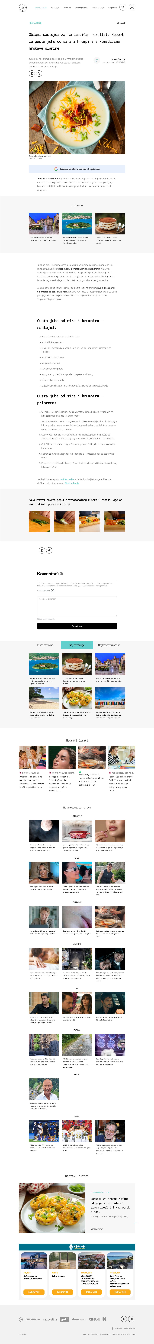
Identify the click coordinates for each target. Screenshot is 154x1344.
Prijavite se (77, 626)
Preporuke (112, 8)
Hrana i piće (41, 8)
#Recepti (121, 23)
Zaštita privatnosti (116, 1334)
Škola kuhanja (98, 8)
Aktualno (67, 8)
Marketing (94, 1334)
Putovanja (55, 8)
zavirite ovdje (67, 479)
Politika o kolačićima (128, 1334)
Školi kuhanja (72, 483)
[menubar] (132, 7)
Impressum (86, 1334)
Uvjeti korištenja (104, 1334)
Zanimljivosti (81, 8)
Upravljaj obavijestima (125, 1328)
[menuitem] (132, 7)
